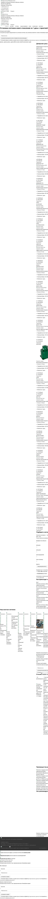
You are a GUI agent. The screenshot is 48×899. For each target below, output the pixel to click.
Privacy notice (45, 673)
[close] (47, 673)
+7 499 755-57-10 (4, 20)
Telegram (12, 846)
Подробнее (38, 66)
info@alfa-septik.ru (5, 9)
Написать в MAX (40, 660)
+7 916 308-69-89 (4, 8)
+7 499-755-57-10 (4, 6)
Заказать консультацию (41, 588)
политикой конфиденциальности (8, 849)
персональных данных (34, 40)
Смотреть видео (39, 51)
